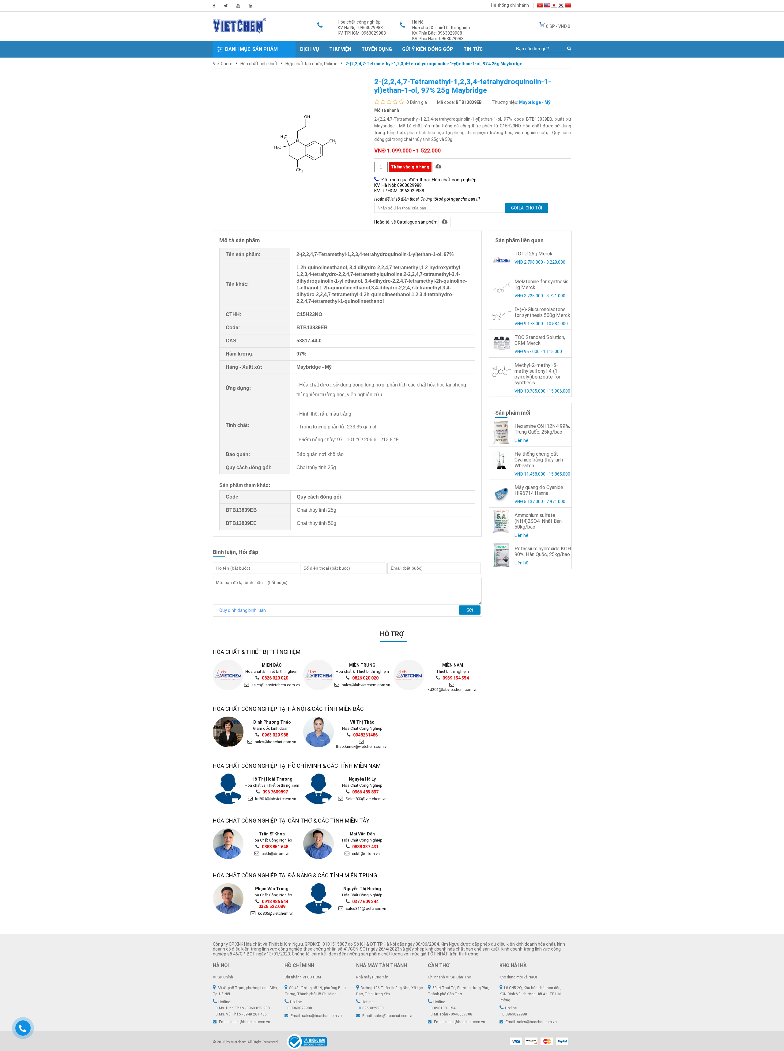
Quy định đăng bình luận (242, 610)
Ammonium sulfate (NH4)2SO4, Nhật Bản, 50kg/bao (538, 521)
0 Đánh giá (416, 102)
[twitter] (226, 5)
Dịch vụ (309, 49)
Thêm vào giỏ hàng (410, 166)
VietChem (222, 63)
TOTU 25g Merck (533, 254)
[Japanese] (554, 6)
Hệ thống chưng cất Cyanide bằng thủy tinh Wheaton (538, 460)
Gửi (469, 610)
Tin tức (473, 49)
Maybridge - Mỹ (534, 102)
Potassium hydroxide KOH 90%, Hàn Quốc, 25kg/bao (542, 551)
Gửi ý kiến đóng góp (427, 49)
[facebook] (214, 5)
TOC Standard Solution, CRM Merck (539, 340)
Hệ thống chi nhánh (510, 5)
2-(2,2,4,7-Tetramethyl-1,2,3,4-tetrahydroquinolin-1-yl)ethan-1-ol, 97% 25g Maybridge (433, 63)
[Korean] (561, 6)
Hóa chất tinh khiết (258, 63)
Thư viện (340, 49)
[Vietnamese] (540, 6)
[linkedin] (250, 5)
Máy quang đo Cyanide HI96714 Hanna (538, 490)
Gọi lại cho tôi (526, 207)
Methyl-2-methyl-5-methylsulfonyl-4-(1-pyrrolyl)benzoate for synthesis (537, 374)
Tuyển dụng (376, 49)
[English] (547, 6)
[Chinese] (568, 6)
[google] (238, 5)
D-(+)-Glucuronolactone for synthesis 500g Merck (542, 312)
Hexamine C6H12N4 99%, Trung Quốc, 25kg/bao (542, 429)
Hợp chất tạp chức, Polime (311, 63)
